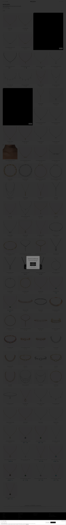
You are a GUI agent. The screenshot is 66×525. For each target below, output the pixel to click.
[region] (33, 522)
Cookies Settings (47, 522)
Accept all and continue (53, 522)
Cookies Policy (27, 524)
